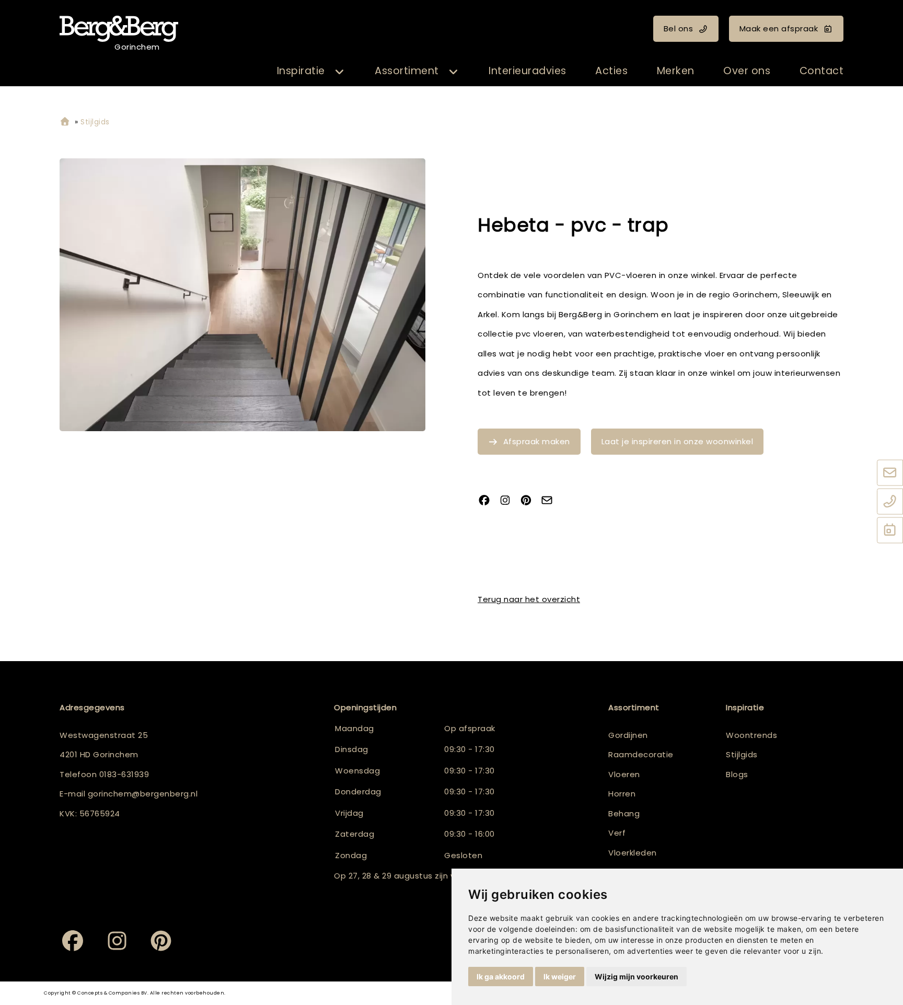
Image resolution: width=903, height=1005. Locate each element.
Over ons (746, 71)
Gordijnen (628, 735)
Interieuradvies (527, 71)
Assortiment (407, 71)
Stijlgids (742, 754)
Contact (822, 71)
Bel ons (678, 28)
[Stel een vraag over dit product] (550, 500)
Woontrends (751, 735)
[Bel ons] (889, 502)
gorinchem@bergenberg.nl (143, 793)
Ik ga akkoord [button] (501, 976)
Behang (624, 813)
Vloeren (624, 774)
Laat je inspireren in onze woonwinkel (677, 441)
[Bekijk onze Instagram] (509, 500)
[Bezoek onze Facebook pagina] (488, 500)
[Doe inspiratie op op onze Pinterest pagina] (529, 500)
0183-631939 (124, 774)
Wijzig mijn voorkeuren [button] (636, 976)
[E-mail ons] (889, 473)
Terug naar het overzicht (529, 599)
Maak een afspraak (778, 28)
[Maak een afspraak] (889, 530)
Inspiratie (301, 71)
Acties (611, 71)
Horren (621, 793)
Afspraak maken (536, 441)
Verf (617, 832)
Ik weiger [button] (559, 976)
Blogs (737, 774)
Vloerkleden (632, 852)
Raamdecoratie (641, 754)
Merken (675, 71)
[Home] (65, 122)
